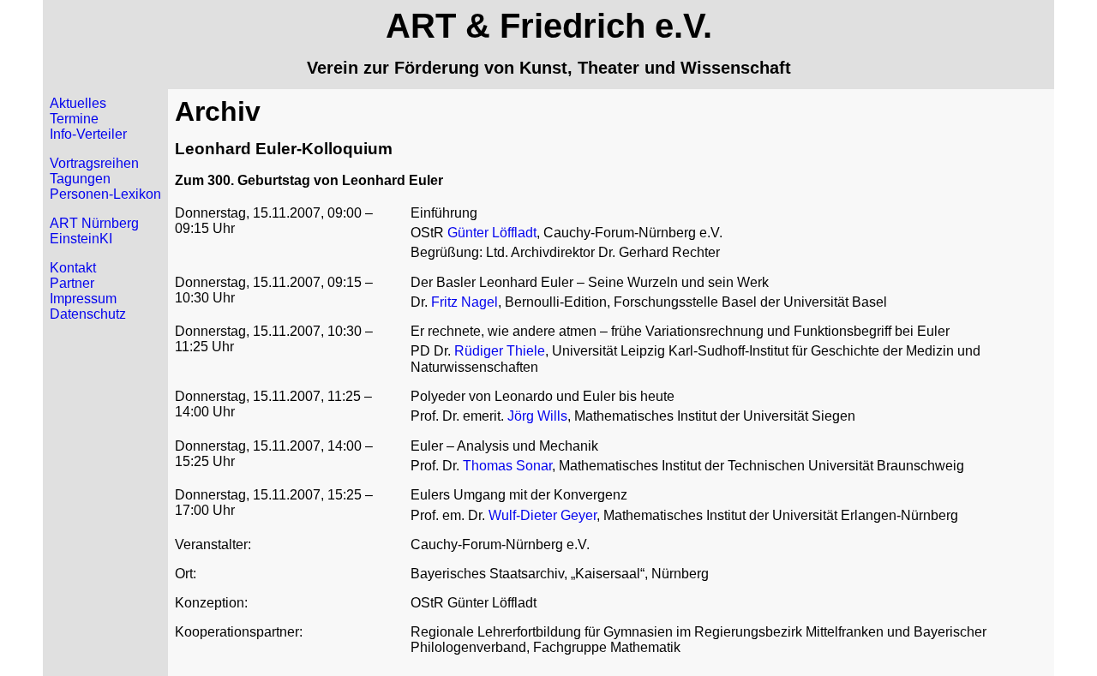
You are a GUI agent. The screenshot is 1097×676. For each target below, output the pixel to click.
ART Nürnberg (94, 223)
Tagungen (80, 178)
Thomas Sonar (507, 465)
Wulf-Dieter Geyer (542, 515)
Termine (74, 118)
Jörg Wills (537, 416)
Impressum (83, 298)
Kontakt (73, 267)
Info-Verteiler (88, 134)
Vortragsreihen (94, 163)
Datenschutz (88, 314)
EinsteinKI (81, 238)
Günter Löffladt (492, 232)
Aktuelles (78, 103)
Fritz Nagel (464, 302)
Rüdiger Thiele (499, 351)
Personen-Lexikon (105, 194)
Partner (72, 283)
